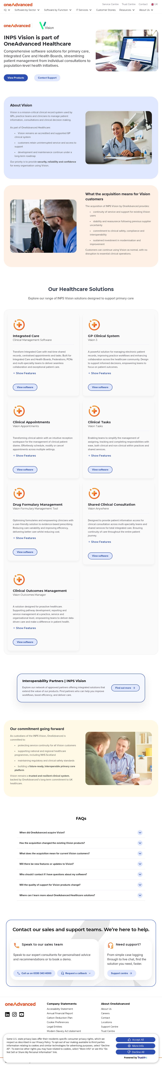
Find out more (123, 688)
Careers (105, 1013)
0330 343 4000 (36, 973)
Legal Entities (54, 1026)
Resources (125, 10)
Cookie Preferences (58, 1022)
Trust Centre (129, 4)
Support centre (119, 973)
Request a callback (76, 973)
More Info (138, 1046)
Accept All (138, 1039)
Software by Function (56, 10)
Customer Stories (105, 10)
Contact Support (47, 78)
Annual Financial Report (60, 1013)
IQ (5, 10)
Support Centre (109, 1026)
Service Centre (110, 4)
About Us (144, 10)
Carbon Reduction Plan (59, 1017)
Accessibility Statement (60, 1009)
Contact (143, 4)
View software (25, 387)
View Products (16, 78)
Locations (106, 1022)
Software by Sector (25, 10)
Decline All (138, 1052)
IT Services (82, 10)
